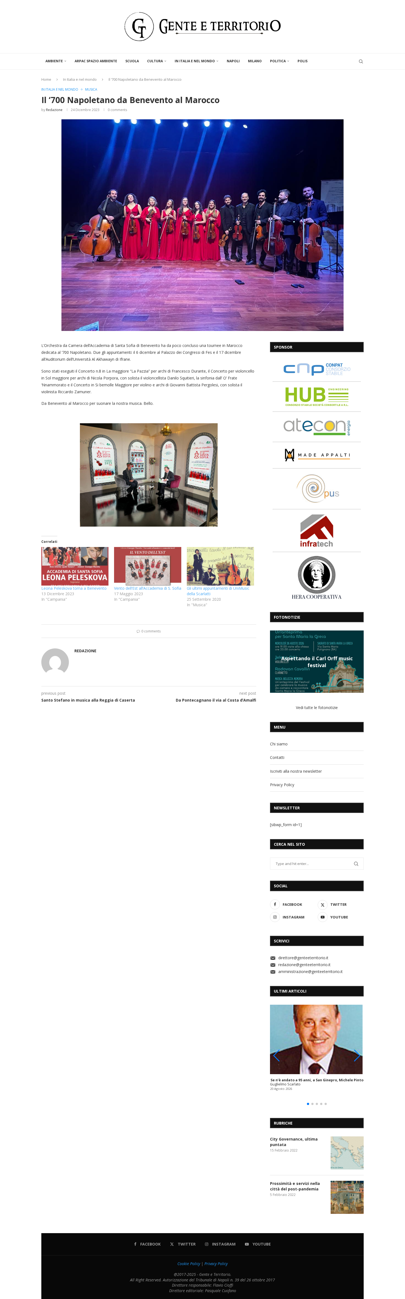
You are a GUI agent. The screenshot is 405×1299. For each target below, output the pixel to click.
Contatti (277, 757)
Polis (302, 61)
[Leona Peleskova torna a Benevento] (75, 566)
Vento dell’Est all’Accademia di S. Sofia (147, 588)
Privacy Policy (282, 784)
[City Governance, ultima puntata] (347, 1152)
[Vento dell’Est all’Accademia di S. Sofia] (147, 566)
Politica (278, 61)
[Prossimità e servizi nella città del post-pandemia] (347, 1197)
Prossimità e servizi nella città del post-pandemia (295, 1186)
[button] (275, 661)
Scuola (132, 61)
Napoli (233, 61)
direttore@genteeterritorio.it (303, 957)
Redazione (54, 109)
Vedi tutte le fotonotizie (317, 707)
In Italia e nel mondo (195, 61)
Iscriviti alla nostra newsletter (296, 771)
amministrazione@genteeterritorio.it (310, 971)
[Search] (361, 61)
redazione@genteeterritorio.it (304, 964)
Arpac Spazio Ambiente (96, 61)
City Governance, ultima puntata (294, 1141)
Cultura (155, 61)
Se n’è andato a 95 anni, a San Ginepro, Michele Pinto (317, 1080)
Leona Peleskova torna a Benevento (74, 588)
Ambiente (54, 61)
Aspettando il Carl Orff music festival (317, 661)
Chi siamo (279, 743)
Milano (255, 61)
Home (46, 79)
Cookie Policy (188, 1263)
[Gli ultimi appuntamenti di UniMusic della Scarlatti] (220, 566)
